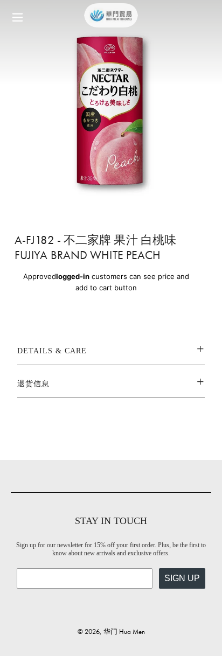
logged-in (72, 276)
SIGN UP (182, 578)
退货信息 (33, 384)
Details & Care (52, 351)
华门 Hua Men (124, 631)
